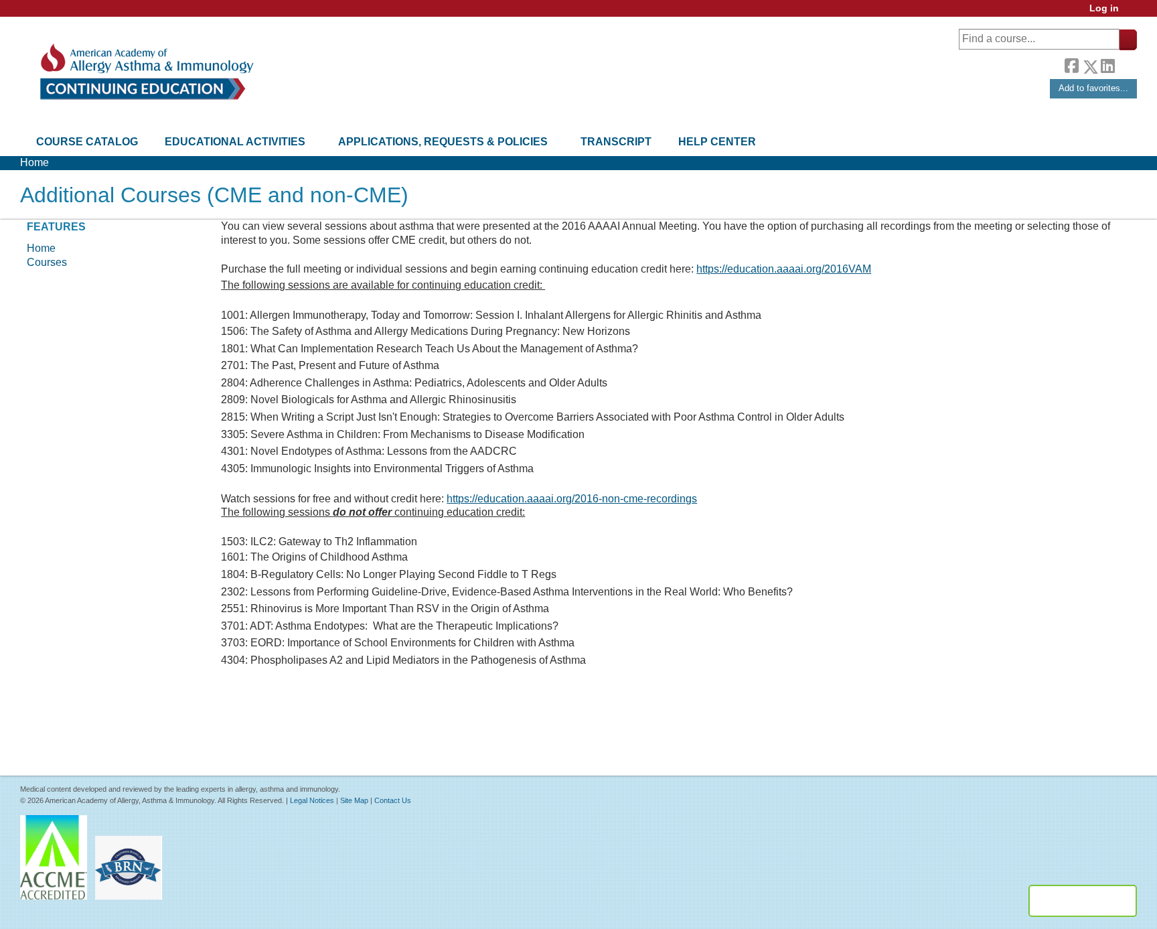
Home (34, 162)
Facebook (1071, 64)
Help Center (717, 141)
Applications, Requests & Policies (443, 141)
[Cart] (1133, 13)
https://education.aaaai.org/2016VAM (783, 269)
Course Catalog (87, 141)
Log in (1104, 8)
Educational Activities (235, 141)
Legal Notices (312, 800)
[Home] (145, 72)
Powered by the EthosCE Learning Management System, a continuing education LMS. (1082, 901)
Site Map (354, 800)
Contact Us (392, 800)
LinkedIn (1107, 64)
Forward (1125, 63)
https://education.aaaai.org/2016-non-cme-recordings (572, 498)
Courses (47, 262)
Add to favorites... (1093, 88)
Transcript (616, 141)
